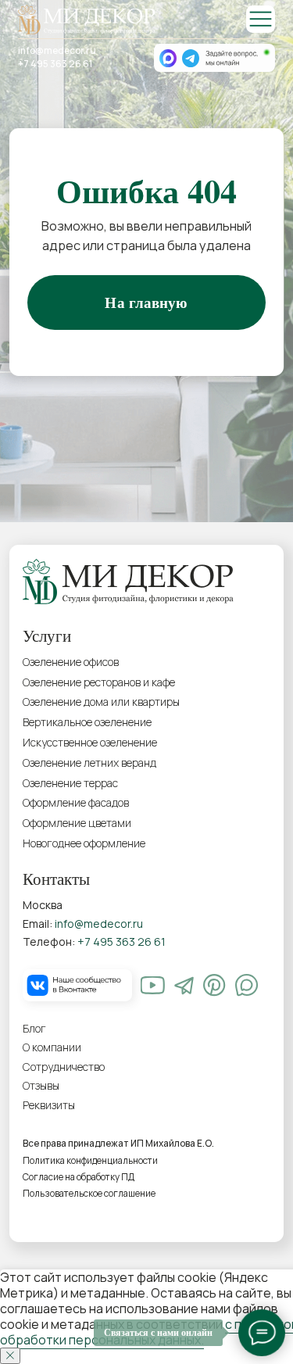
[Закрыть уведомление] (10, 1356)
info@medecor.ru (57, 51)
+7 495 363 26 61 (55, 64)
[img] (260, 19)
